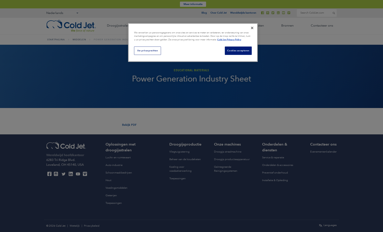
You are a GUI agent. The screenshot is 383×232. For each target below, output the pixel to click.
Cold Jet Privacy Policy (229, 39)
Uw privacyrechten (147, 50)
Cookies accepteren (238, 50)
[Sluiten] (252, 28)
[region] (193, 42)
